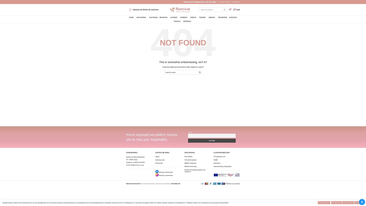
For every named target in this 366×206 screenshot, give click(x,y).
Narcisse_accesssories (166, 172)
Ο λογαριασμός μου (219, 156)
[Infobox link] (199, 2)
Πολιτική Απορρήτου (190, 160)
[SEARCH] (224, 10)
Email (190, 132)
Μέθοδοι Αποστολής (190, 166)
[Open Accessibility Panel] (362, 202)
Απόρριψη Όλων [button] (348, 202)
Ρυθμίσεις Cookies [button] (324, 202)
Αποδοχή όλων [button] (336, 202)
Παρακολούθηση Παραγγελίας (223, 166)
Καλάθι (216, 160)
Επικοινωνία (159, 163)
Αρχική (157, 156)
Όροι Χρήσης (188, 156)
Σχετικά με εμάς (160, 160)
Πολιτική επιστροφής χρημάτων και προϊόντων (194, 170)
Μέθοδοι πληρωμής (190, 163)
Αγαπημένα (217, 163)
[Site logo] (180, 9)
